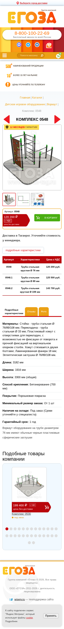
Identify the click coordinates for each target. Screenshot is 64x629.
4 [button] (19, 528)
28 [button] (33, 542)
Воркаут (52, 104)
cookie (29, 617)
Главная (25, 97)
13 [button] (56, 528)
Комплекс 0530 (21, 514)
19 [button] (27, 535)
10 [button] (43, 528)
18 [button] (23, 535)
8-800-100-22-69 (32, 33)
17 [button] (19, 535)
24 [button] (47, 535)
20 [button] (31, 535)
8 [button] (35, 528)
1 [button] (6, 528)
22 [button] (39, 535)
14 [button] (6, 535)
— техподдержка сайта (33, 599)
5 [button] (23, 528)
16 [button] (15, 535)
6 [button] (27, 528)
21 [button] (35, 535)
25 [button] (52, 535)
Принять (51, 615)
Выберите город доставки (33, 3)
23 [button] (43, 535)
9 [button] (39, 528)
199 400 (24, 507)
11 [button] (47, 528)
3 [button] (15, 528)
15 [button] (11, 535)
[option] (32, 158)
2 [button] (11, 528)
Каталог (37, 97)
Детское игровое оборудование (25, 104)
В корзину (50, 217)
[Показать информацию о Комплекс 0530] (29, 484)
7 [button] (31, 528)
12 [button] (52, 528)
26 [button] (56, 535)
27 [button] (29, 542)
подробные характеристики (23, 250)
